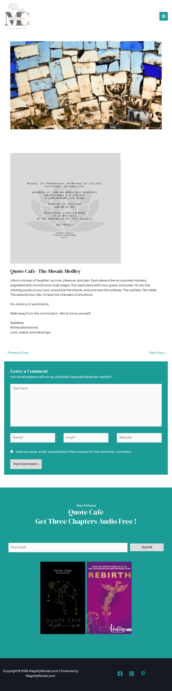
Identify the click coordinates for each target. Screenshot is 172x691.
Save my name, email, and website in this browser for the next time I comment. (74, 452)
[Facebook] (120, 673)
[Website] (139, 438)
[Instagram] (131, 673)
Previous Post (16, 353)
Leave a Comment (23, 145)
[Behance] (143, 673)
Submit (147, 547)
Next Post (158, 353)
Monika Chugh (49, 145)
